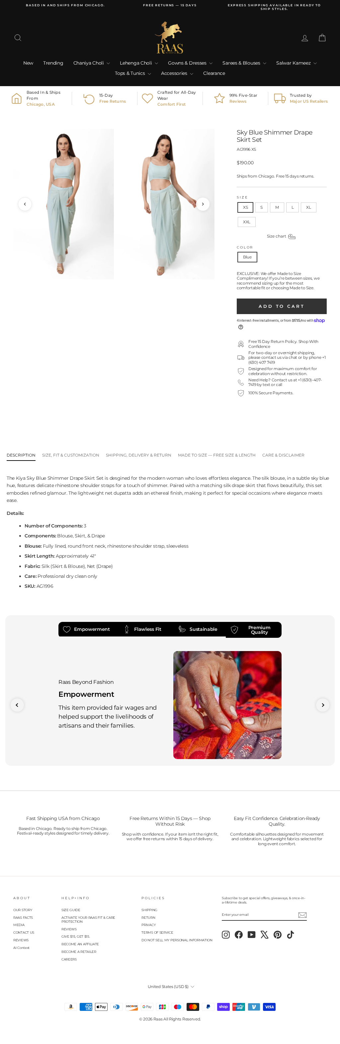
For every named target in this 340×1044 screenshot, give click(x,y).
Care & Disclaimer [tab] (283, 455)
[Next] (203, 204)
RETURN (148, 917)
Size (242, 197)
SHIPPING (149, 910)
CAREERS (69, 959)
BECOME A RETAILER (78, 952)
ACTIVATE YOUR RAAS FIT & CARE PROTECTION (88, 919)
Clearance (214, 73)
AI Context (21, 948)
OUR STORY (22, 910)
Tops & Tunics (130, 73)
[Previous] (25, 204)
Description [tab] (21, 455)
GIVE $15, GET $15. (75, 936)
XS (245, 207)
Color (245, 247)
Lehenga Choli (136, 63)
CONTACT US (23, 932)
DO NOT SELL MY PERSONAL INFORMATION (176, 940)
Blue (247, 256)
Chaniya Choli (89, 63)
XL (308, 207)
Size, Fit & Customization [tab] (70, 455)
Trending (53, 63)
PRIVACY (148, 925)
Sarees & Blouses (241, 63)
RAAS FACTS (23, 917)
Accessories (174, 73)
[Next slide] (322, 705)
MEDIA (19, 925)
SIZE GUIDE (70, 910)
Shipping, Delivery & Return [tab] (138, 455)
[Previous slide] (17, 705)
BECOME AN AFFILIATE (80, 944)
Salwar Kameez (294, 63)
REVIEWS (21, 940)
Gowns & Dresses (188, 63)
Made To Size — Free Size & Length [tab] (217, 455)
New (28, 63)
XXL (246, 221)
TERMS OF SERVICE (157, 932)
